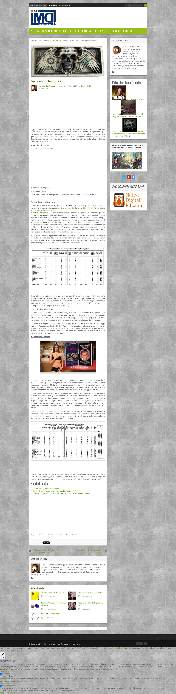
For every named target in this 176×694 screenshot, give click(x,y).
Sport (103, 31)
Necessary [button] (4, 671)
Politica (35, 31)
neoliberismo (52, 534)
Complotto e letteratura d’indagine (90, 592)
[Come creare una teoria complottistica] (68, 61)
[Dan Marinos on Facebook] (32, 578)
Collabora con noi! (65, 5)
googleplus (129, 177)
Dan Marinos (50, 86)
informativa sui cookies (113, 648)
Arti (77, 31)
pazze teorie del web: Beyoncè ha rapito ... (90, 604)
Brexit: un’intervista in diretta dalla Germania (53, 604)
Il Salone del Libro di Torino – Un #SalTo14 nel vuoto (46, 551)
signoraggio (64, 534)
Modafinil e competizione (50, 614)
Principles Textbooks (39, 212)
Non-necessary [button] (6, 683)
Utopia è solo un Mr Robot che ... (53, 592)
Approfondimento (51, 31)
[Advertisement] (68, 110)
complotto (40, 534)
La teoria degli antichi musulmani (46, 488)
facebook (133, 177)
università (75, 534)
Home (45, 40)
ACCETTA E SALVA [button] (7, 693)
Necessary (6, 673)
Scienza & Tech (89, 31)
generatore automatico (67, 134)
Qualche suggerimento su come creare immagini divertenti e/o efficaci (61, 493)
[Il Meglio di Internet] (43, 23)
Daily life (127, 31)
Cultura (67, 31)
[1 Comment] (50, 89)
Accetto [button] (18, 650)
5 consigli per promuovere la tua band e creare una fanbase (57, 491)
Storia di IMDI (52, 5)
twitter (124, 177)
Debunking (115, 31)
